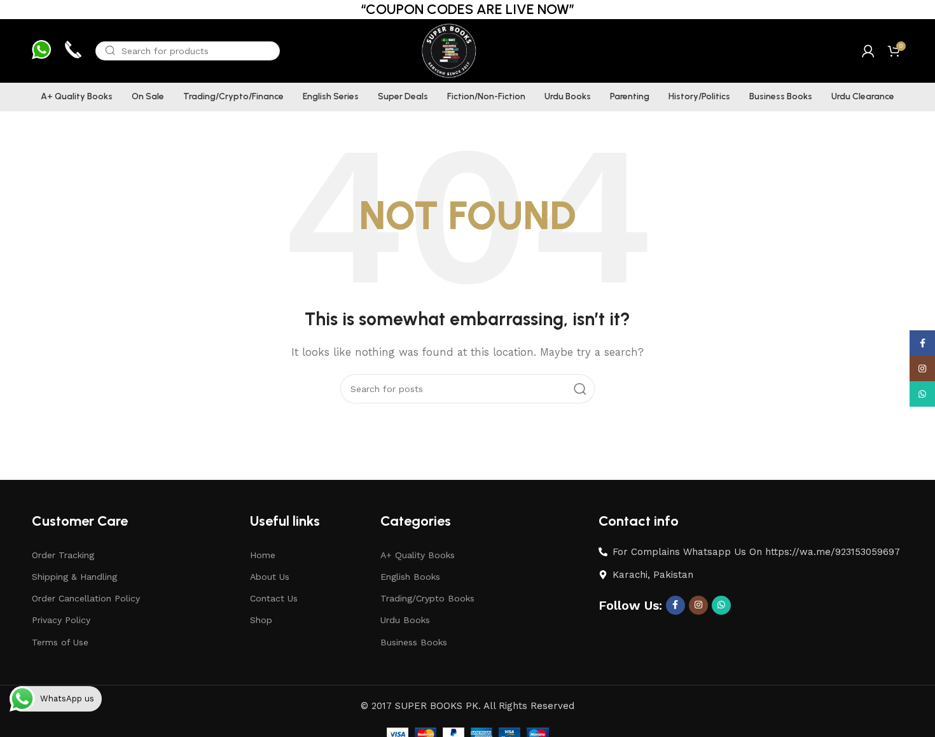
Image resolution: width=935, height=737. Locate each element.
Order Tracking (63, 555)
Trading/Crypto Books (427, 598)
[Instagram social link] (698, 605)
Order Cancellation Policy (86, 598)
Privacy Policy (61, 620)
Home (262, 555)
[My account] (868, 51)
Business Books (413, 642)
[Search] (580, 389)
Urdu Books (405, 620)
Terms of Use (60, 642)
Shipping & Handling (74, 577)
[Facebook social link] (675, 605)
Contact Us (274, 598)
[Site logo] (448, 50)
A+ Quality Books (417, 555)
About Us (269, 577)
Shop (261, 620)
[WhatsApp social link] (721, 605)
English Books (410, 577)
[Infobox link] (41, 51)
